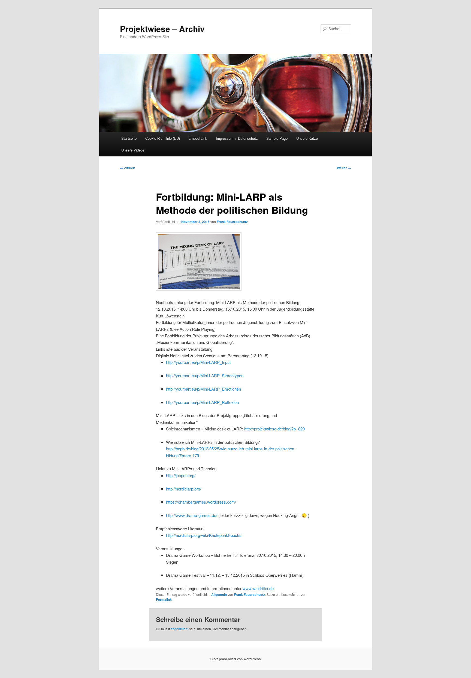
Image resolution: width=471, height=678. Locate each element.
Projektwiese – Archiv (162, 28)
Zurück (127, 167)
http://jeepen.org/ (180, 475)
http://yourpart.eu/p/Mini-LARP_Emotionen (203, 389)
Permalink (164, 599)
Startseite (129, 138)
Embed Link (197, 138)
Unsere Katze (307, 138)
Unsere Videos (132, 150)
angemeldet (179, 628)
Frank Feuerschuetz (232, 221)
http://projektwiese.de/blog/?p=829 (274, 429)
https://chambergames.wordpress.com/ (201, 502)
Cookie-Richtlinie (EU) (162, 138)
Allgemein (219, 594)
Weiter (344, 167)
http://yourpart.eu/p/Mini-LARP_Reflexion (202, 402)
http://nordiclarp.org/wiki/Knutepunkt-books (203, 535)
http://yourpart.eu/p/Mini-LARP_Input (198, 362)
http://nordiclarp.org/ (183, 489)
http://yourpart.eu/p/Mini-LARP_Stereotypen (204, 375)
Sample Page (277, 138)
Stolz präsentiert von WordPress (235, 658)
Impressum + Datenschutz (237, 138)
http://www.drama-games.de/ (191, 515)
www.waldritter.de (258, 588)
